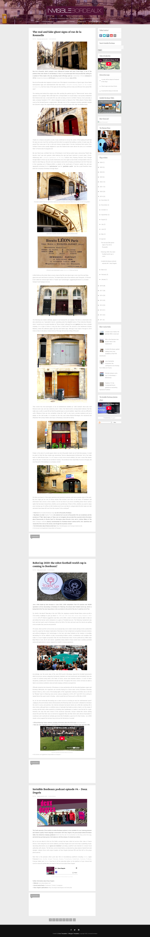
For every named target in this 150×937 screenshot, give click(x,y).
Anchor (86, 857)
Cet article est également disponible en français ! (47, 754)
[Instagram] (107, 35)
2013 (101, 310)
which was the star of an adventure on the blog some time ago (73, 835)
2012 (101, 315)
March (103, 269)
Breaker (61, 859)
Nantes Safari (36, 843)
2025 (101, 167)
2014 (101, 305)
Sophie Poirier (49, 515)
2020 (101, 191)
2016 (101, 295)
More (111, 21)
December (104, 200)
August (103, 219)
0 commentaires (51, 570)
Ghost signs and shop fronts (109, 86)
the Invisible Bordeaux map (46, 513)
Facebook (47, 885)
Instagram (59, 885)
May (102, 234)
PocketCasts (68, 859)
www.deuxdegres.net (45, 883)
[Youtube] (111, 35)
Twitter (54, 885)
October (103, 210)
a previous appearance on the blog (53, 157)
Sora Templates (62, 933)
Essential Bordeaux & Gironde (109, 91)
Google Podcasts (53, 859)
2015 (101, 300)
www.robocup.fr (81, 722)
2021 (101, 186)
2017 (101, 290)
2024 (101, 172)
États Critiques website (39, 521)
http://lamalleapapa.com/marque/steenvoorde (69, 526)
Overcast (82, 859)
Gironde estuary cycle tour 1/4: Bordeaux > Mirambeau (111, 375)
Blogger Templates (74, 933)
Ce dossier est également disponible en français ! (48, 528)
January (103, 279)
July (102, 224)
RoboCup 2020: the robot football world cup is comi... (108, 254)
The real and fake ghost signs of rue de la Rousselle (107, 245)
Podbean (88, 859)
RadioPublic (76, 859)
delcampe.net (67, 270)
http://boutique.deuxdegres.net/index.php (60, 887)
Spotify (45, 859)
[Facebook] (100, 35)
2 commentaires (52, 39)
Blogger (113, 418)
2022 (101, 182)
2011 (101, 320)
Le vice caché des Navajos (62, 78)
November (104, 205)
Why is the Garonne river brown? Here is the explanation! (112, 342)
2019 (101, 196)
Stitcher (47, 861)
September (104, 214)
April (102, 239)
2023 (101, 177)
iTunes (40, 859)
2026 (101, 162)
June (102, 229)
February (103, 274)
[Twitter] (104, 35)
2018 (101, 286)
